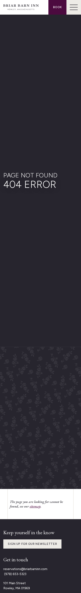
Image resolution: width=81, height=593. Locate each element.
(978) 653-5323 (14, 574)
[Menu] (73, 7)
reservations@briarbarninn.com (25, 569)
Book (57, 7)
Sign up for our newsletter (32, 544)
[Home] (21, 7)
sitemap (35, 506)
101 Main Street (14, 583)
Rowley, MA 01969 (16, 588)
